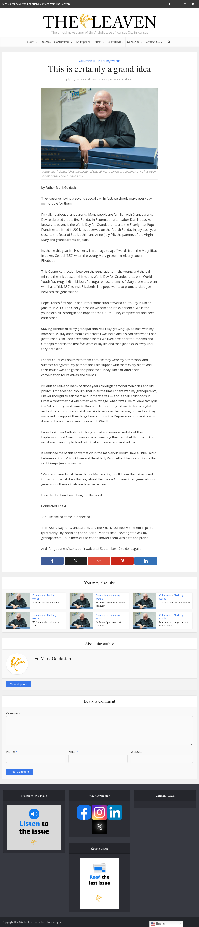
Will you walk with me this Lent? (46, 623)
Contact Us (153, 42)
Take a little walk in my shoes (174, 602)
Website (136, 752)
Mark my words (109, 61)
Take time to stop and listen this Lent (110, 604)
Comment (13, 713)
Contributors (61, 42)
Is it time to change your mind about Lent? (174, 623)
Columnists (87, 61)
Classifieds (114, 42)
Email (73, 752)
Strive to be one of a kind (45, 602)
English (161, 923)
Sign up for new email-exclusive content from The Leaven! (36, 4)
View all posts (18, 684)
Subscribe (133, 42)
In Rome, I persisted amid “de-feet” (109, 623)
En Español (83, 42)
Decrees (46, 42)
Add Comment (94, 79)
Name (11, 752)
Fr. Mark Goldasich (121, 79)
